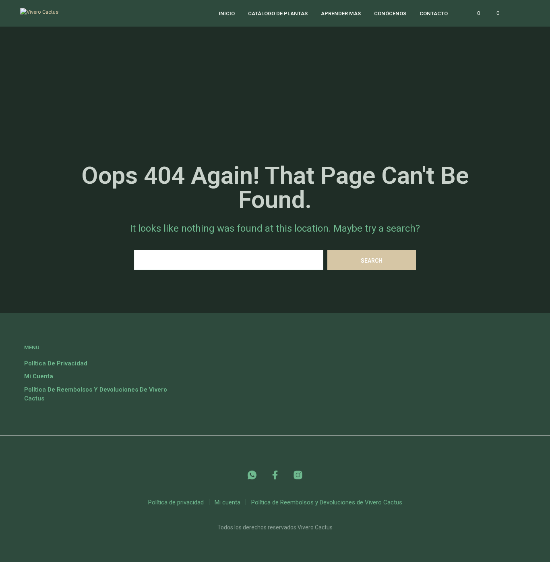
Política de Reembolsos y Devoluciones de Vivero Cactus (326, 502)
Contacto (434, 13)
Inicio (227, 13)
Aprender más (341, 13)
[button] (474, 13)
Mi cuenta (38, 376)
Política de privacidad (55, 363)
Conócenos (390, 13)
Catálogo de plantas (278, 13)
